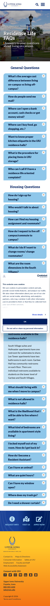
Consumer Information (12, 560)
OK (25, 322)
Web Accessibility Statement (14, 566)
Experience (14, 26)
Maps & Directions (22, 556)
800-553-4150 (9, 587)
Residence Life (26, 26)
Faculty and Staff (23, 563)
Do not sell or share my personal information (25, 328)
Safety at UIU (30, 560)
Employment (8, 563)
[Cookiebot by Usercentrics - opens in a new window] (37, 276)
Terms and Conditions (12, 599)
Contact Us (8, 556)
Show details (37, 315)
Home (5, 26)
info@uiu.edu (9, 590)
